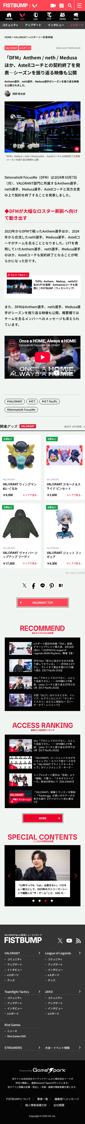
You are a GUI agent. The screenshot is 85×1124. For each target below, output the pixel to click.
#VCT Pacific (49, 401)
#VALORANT (14, 401)
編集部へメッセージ (67, 1099)
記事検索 (70, 5)
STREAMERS (53, 5)
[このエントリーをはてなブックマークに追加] (60, 585)
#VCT (32, 401)
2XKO (49, 991)
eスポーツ (77, 25)
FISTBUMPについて (18, 1099)
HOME (8, 37)
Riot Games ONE (16, 1036)
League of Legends (58, 953)
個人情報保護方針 (36, 1105)
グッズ (11, 980)
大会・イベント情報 (61, 5)
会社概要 (58, 1105)
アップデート (33, 25)
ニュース (12, 1031)
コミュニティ (10, 25)
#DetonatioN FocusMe (21, 409)
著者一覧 (42, 1099)
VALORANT (20, 37)
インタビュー (56, 25)
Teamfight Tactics (17, 991)
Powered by (25, 1070)
